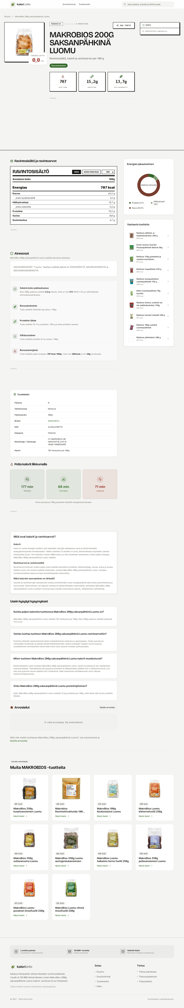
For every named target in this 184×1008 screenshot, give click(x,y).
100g (76, 172)
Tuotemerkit (84, 4)
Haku (99, 986)
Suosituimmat (69, 4)
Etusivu (7, 16)
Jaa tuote (125, 25)
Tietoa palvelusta (147, 971)
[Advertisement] (92, 119)
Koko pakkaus (91, 172)
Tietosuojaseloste (148, 976)
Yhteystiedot (145, 981)
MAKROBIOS (53, 421)
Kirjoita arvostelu (107, 707)
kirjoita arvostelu (18, 740)
